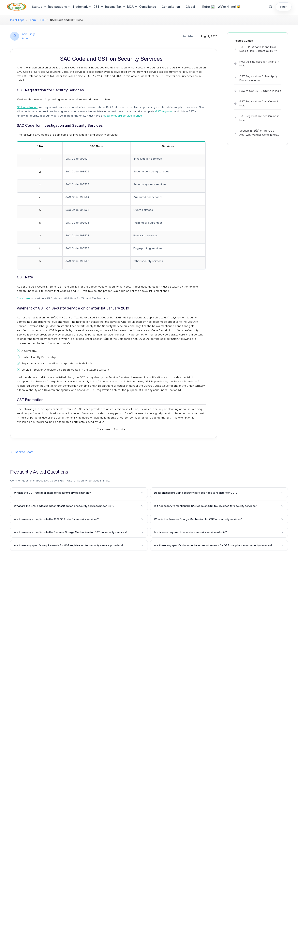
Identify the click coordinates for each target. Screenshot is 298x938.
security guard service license (122, 115)
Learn (32, 20)
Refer (206, 6)
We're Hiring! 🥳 (229, 6)
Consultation (171, 6)
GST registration (27, 107)
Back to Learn (24, 452)
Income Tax (113, 6)
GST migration (164, 111)
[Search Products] (270, 6)
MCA (130, 6)
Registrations (57, 6)
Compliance (147, 6)
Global (190, 6)
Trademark (80, 6)
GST (96, 6)
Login (283, 6)
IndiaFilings (17, 20)
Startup (37, 6)
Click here (23, 298)
